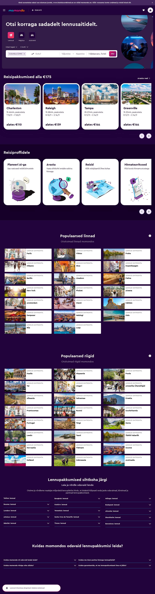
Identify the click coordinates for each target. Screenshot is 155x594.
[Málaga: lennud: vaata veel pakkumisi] (149, 498)
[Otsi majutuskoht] (21, 35)
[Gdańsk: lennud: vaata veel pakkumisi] (48, 523)
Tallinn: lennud (9, 498)
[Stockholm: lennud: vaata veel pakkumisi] (149, 517)
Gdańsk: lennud (10, 523)
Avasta (51, 164)
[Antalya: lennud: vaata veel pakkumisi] (48, 517)
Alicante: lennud (111, 511)
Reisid (89, 164)
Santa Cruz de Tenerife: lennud (66, 517)
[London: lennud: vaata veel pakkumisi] (48, 510)
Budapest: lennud (112, 505)
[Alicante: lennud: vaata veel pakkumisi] (149, 511)
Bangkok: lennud (61, 498)
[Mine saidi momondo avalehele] (16, 10)
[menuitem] (11, 37)
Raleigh (51, 108)
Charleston (14, 108)
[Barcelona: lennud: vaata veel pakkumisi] (149, 523)
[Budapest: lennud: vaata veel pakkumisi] (149, 504)
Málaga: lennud (111, 498)
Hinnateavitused (135, 164)
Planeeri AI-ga (17, 164)
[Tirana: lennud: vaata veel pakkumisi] (99, 523)
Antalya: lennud (10, 517)
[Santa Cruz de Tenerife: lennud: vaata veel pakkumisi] (99, 517)
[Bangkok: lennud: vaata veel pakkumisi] (99, 498)
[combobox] (12, 47)
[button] (152, 2)
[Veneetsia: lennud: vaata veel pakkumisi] (99, 510)
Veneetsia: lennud (61, 511)
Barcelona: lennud (112, 524)
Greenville (130, 108)
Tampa (89, 108)
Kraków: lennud (60, 504)
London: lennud (10, 511)
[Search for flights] (11, 35)
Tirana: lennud (60, 523)
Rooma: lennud (10, 504)
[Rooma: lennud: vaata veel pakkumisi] (48, 504)
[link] (143, 78)
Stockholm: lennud (112, 517)
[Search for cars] (32, 35)
